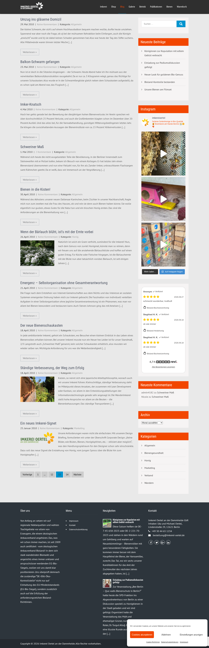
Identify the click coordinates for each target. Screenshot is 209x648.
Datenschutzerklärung (169, 642)
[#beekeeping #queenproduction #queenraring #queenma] (163, 245)
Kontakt (72, 525)
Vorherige (27, 474)
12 (52, 474)
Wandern (149, 482)
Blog (122, 6)
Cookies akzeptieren (142, 634)
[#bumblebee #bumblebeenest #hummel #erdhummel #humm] (163, 199)
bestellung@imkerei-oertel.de (169, 535)
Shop (113, 6)
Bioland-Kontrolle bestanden (159, 81)
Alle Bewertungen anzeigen (163, 367)
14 (67, 474)
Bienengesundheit (153, 452)
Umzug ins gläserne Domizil (40, 19)
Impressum (184, 642)
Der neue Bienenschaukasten (41, 325)
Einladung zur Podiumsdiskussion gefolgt (162, 65)
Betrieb (142, 6)
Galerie (132, 6)
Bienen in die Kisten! (35, 189)
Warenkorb (182, 6)
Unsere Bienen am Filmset (158, 89)
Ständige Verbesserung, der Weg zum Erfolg (52, 368)
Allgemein (76, 24)
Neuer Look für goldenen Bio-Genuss (163, 74)
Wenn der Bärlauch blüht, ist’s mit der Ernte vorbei (56, 232)
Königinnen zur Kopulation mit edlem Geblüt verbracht (164, 53)
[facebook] (151, 542)
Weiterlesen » (30, 52)
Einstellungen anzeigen (191, 634)
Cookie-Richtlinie (153, 642)
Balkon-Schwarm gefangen (40, 62)
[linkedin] (168, 542)
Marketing (79, 428)
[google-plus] (162, 542)
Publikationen (156, 6)
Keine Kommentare (47, 24)
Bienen (169, 6)
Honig (75, 236)
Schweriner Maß (32, 147)
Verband (148, 475)
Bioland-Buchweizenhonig (158, 308)
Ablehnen (166, 634)
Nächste (77, 474)
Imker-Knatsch (30, 104)
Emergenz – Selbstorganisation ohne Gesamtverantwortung (64, 283)
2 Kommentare (43, 151)
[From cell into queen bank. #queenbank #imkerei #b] (163, 154)
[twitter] (156, 542)
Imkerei (103, 6)
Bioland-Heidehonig (155, 331)
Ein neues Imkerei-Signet (38, 423)
